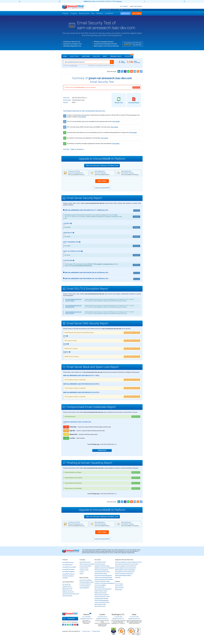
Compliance (65, 577)
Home (65, 56)
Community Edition (68, 582)
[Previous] (20, 1)
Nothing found (135, 416)
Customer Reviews (84, 568)
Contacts (82, 571)
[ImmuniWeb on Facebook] (72, 624)
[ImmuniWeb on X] (65, 624)
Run (112, 62)
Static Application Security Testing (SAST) (124, 571)
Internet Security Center (106, 9)
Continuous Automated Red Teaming (103, 577)
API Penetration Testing (100, 562)
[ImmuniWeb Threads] (77, 624)
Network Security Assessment (102, 594)
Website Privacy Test (67, 590)
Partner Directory (119, 585)
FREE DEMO (102, 181)
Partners (117, 581)
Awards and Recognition (85, 566)
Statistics (129, 55)
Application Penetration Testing (102, 566)
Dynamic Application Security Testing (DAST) (125, 568)
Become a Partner (119, 587)
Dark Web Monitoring (99, 587)
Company (82, 559)
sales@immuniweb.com (86, 618)
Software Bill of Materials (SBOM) (123, 575)
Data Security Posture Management (103, 589)
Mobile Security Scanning (100, 592)
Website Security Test (67, 588)
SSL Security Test (66, 584)
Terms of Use (86, 631)
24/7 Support (124, 6)
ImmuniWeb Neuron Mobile (69, 567)
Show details (82, 117)
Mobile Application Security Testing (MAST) (125, 569)
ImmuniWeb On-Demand (68, 569)
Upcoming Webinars (84, 587)
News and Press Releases (86, 580)
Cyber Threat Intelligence (100, 585)
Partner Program (119, 584)
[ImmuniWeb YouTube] (75, 624)
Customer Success (84, 569)
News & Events (84, 577)
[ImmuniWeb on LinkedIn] (63, 624)
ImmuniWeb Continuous (68, 574)
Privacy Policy (96, 631)
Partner (140, 6)
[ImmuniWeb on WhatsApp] (68, 624)
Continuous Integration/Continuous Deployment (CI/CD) (128, 562)
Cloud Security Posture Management (103, 575)
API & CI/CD (96, 56)
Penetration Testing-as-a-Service (102, 596)
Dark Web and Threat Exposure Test (70, 593)
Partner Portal (118, 589)
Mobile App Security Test (68, 592)
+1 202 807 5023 (118, 616)
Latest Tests (74, 56)
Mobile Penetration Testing (101, 591)
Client (135, 6)
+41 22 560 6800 (86, 616)
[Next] (184, 1)
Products (65, 559)
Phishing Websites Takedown (101, 598)
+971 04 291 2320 (134, 616)
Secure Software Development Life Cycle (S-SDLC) (126, 564)
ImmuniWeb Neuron (67, 564)
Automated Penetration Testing (102, 571)
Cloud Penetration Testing (101, 573)
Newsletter (71, 618)
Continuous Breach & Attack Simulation (104, 579)
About (105, 56)
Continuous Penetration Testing (102, 581)
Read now (84, 1)
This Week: (126, 9)
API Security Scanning (100, 564)
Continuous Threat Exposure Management (105, 583)
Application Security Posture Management (104, 568)
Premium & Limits (115, 56)
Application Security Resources (124, 559)
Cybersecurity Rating (67, 595)
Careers (81, 573)
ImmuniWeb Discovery (68, 562)
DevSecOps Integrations (68, 576)
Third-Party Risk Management (102, 600)
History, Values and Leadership (87, 564)
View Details (102, 450)
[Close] (144, 1)
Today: (136, 9)
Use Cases (98, 559)
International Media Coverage (86, 582)
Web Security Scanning (100, 606)
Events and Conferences (85, 584)
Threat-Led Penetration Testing (102, 602)
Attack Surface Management (101, 569)
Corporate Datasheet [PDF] (102, 188)
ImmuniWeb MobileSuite (68, 571)
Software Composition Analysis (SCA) (124, 573)
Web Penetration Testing (100, 604)
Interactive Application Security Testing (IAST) (125, 566)
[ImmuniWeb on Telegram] (70, 624)
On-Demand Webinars (85, 585)
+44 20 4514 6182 (102, 616)
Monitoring (86, 56)
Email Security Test (66, 586)
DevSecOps (117, 577)
